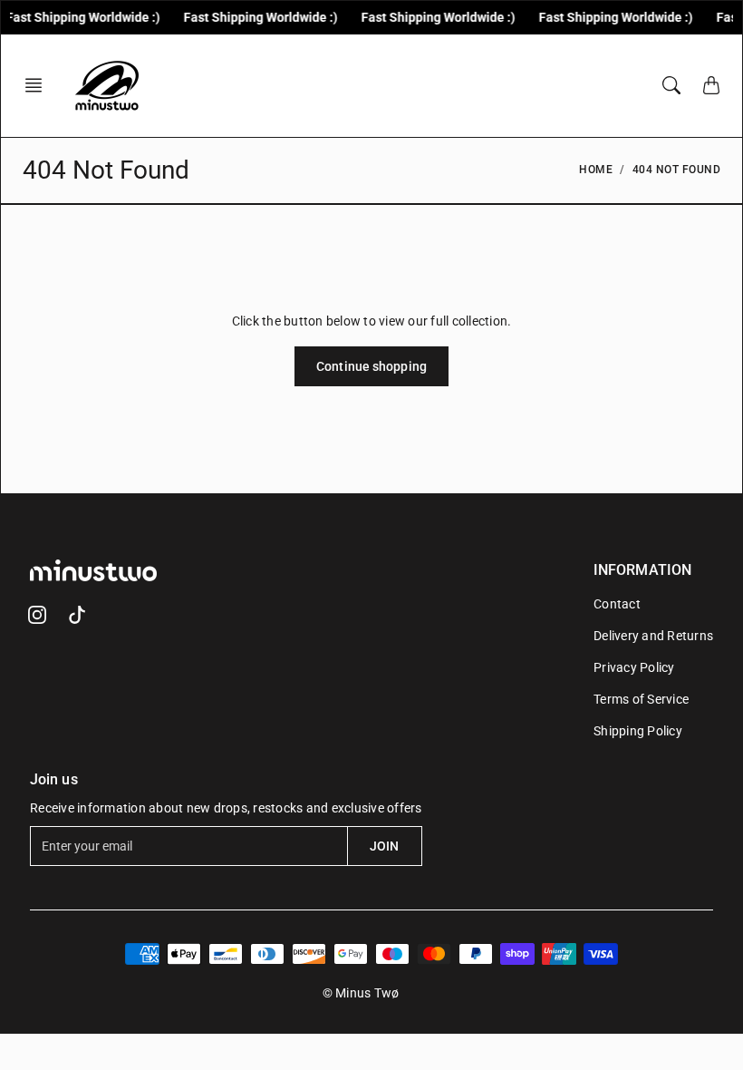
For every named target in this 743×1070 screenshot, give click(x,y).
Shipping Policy (637, 731)
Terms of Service (641, 699)
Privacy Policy (634, 667)
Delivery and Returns (653, 635)
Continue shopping (371, 366)
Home (596, 169)
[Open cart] (711, 85)
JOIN (384, 846)
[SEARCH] (671, 85)
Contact (617, 604)
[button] (39, 85)
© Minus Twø (361, 993)
